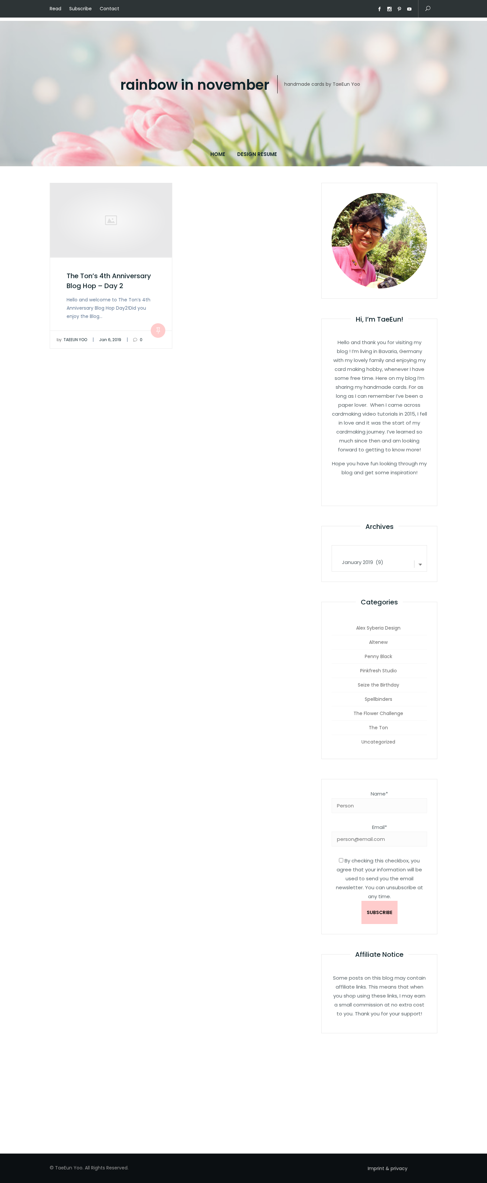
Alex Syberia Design (378, 628)
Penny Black (378, 656)
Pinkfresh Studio (378, 670)
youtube (409, 9)
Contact (109, 8)
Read (55, 8)
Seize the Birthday (378, 685)
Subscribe (80, 8)
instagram (389, 9)
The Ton (378, 727)
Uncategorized (378, 742)
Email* (379, 827)
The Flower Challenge (378, 713)
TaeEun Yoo (72, 339)
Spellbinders (378, 699)
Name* (379, 793)
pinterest (399, 9)
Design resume (257, 154)
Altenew (378, 642)
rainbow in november (194, 85)
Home (217, 154)
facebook (379, 9)
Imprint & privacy (387, 1168)
